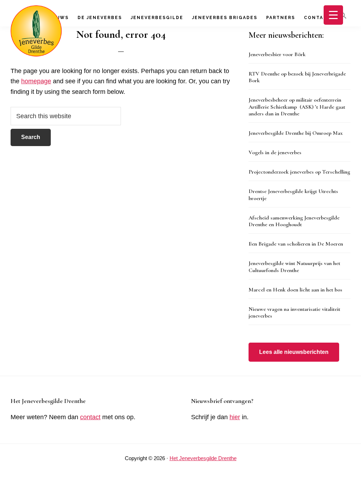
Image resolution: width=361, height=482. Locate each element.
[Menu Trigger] (333, 15)
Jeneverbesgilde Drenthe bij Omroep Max (296, 133)
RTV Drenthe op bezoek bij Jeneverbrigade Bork (297, 77)
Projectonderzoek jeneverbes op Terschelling (299, 171)
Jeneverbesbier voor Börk (277, 54)
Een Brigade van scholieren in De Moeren (296, 243)
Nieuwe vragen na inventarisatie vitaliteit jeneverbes (294, 312)
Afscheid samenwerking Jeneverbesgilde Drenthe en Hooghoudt (294, 221)
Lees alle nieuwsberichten (294, 352)
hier (235, 417)
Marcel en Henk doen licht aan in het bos (295, 289)
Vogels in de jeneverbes (275, 152)
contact (90, 417)
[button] (343, 15)
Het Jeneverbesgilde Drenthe (203, 458)
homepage (36, 81)
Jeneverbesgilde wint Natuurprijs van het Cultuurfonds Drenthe (294, 266)
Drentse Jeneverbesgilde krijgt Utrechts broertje (293, 194)
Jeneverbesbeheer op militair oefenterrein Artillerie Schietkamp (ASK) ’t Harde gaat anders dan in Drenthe (297, 106)
